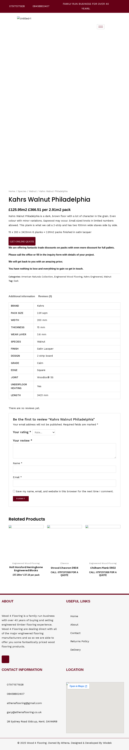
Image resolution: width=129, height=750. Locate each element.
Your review (22, 440)
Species (22, 191)
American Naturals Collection (37, 276)
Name (17, 463)
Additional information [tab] (22, 296)
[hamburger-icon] (100, 26)
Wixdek (107, 742)
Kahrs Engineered (93, 276)
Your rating (22, 432)
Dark (16, 281)
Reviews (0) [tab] (45, 296)
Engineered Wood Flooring (68, 276)
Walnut (33, 191)
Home (12, 191)
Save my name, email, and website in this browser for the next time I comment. (64, 491)
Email (17, 477)
